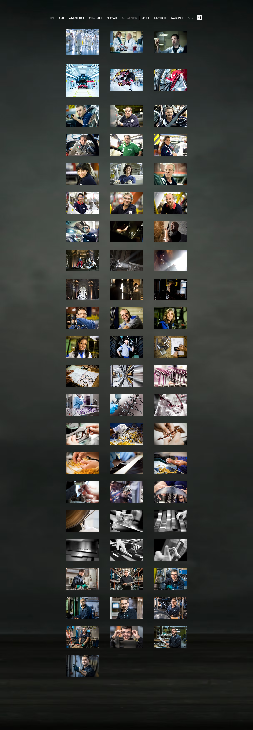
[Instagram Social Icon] (199, 17)
